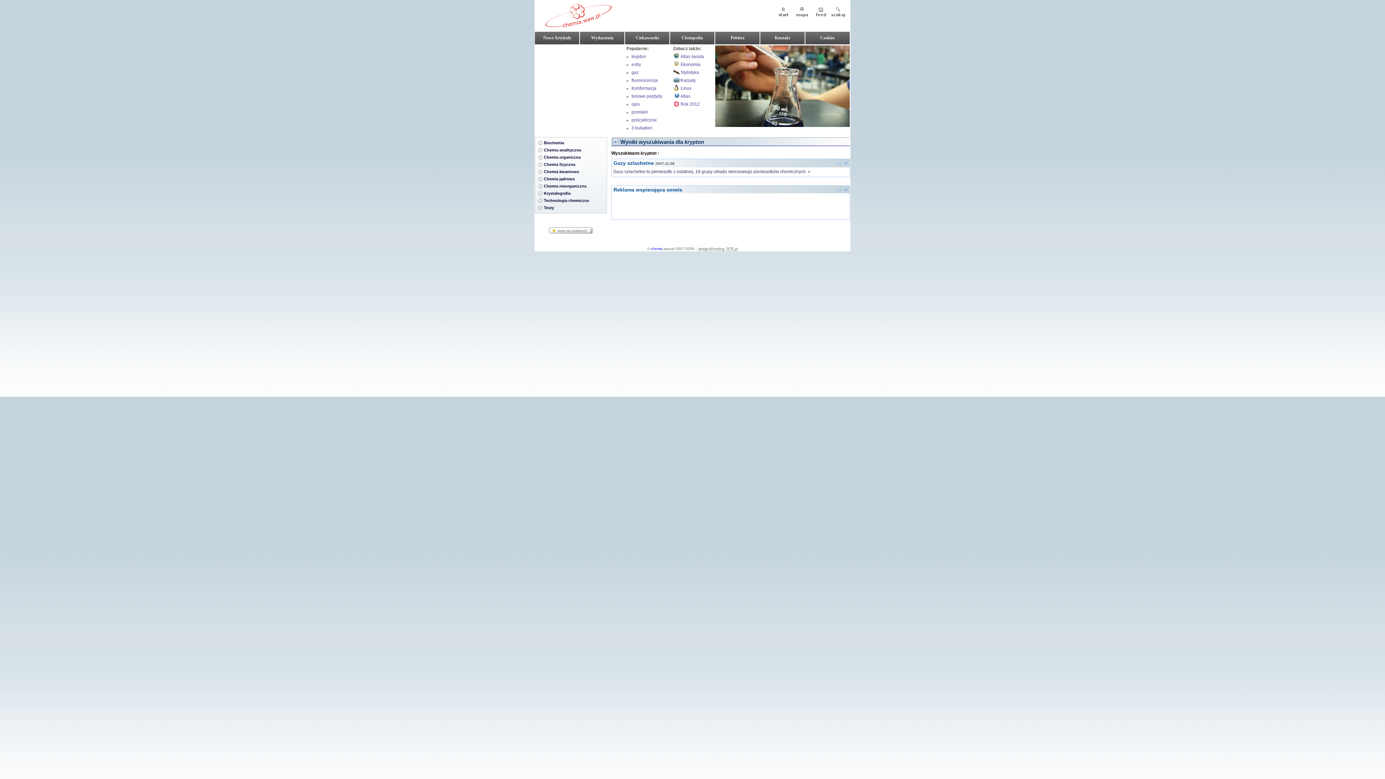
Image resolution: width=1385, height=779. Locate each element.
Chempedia (692, 37)
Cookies (827, 37)
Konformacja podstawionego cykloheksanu (647, 89)
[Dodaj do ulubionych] (570, 232)
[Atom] (821, 12)
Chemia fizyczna (559, 164)
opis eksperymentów (647, 105)
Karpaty (688, 80)
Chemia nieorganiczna (565, 186)
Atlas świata (692, 56)
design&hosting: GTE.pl (718, 249)
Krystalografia (557, 193)
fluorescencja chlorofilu (645, 81)
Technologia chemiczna (566, 200)
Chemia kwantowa (561, 172)
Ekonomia (690, 64)
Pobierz (737, 37)
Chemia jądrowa (559, 179)
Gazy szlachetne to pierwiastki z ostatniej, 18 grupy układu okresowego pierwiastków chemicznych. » (711, 171)
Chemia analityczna (562, 150)
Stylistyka (690, 72)
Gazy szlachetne (634, 163)
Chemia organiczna (562, 157)
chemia (657, 249)
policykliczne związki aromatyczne (644, 121)
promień (640, 112)
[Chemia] (578, 24)
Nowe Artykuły (557, 37)
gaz (635, 72)
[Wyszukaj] (838, 12)
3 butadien (642, 128)
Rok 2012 (690, 104)
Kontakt (782, 37)
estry (636, 64)
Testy (549, 208)
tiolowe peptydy (647, 96)
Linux (686, 88)
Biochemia (554, 143)
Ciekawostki (647, 37)
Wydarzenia (602, 37)
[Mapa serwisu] (802, 12)
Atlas (685, 96)
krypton (639, 56)
